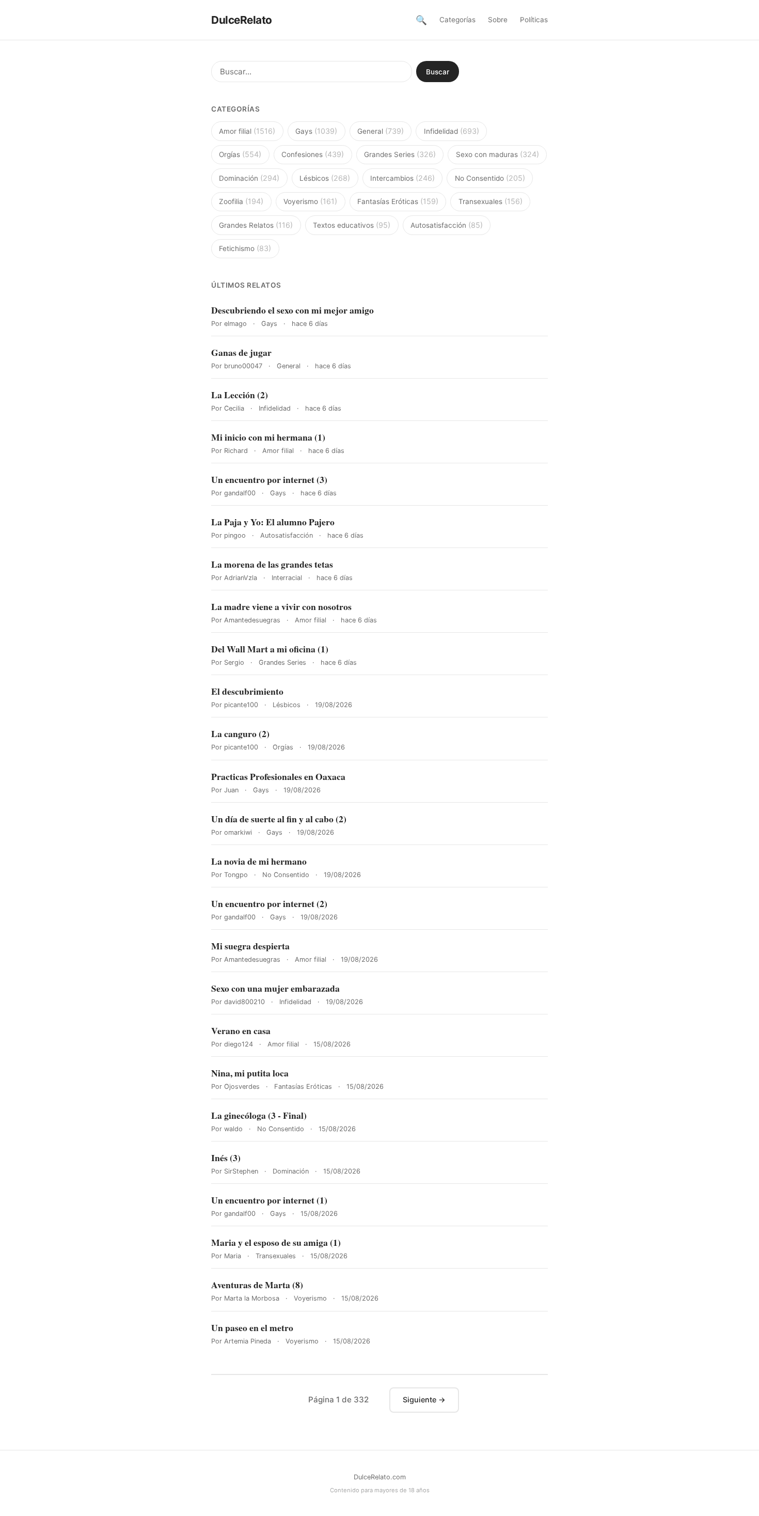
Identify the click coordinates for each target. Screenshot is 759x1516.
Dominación (249, 178)
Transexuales (490, 201)
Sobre (498, 19)
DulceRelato (241, 19)
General (380, 131)
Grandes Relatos (256, 225)
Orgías (240, 154)
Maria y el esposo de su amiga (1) (276, 1242)
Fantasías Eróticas (397, 201)
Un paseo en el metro (252, 1328)
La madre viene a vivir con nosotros (281, 607)
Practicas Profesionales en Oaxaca (278, 777)
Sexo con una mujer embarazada (275, 988)
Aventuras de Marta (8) (257, 1285)
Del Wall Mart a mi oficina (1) (269, 649)
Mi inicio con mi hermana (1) (268, 437)
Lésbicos (324, 178)
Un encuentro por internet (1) (269, 1200)
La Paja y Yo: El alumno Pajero (273, 522)
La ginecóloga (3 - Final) (259, 1115)
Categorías (457, 19)
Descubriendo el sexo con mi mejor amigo (292, 310)
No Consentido (490, 178)
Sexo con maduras (497, 154)
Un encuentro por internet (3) (269, 480)
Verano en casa (241, 1031)
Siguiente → (424, 1399)
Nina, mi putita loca (250, 1073)
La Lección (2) (239, 395)
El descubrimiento (247, 691)
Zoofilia (241, 201)
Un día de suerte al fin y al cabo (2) (278, 819)
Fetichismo (245, 248)
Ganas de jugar (241, 352)
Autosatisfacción (446, 225)
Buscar (437, 72)
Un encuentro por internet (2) (269, 904)
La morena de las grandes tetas (272, 564)
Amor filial (247, 131)
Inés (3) (226, 1158)
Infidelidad (451, 131)
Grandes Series (400, 154)
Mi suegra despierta (250, 946)
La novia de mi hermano (259, 861)
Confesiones (312, 154)
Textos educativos (351, 225)
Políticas (534, 19)
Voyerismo (310, 201)
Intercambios (402, 178)
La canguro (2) (240, 734)
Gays (316, 131)
